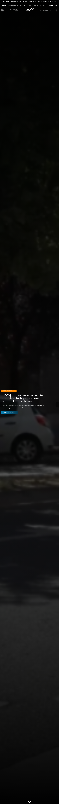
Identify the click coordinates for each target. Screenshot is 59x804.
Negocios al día (37, 5)
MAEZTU (40, 1)
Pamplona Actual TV (13, 5)
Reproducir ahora (9, 412)
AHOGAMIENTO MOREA (16, 1)
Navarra (44, 5)
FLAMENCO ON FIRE (47, 1)
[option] (29, 10)
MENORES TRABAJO (33, 1)
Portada (4, 5)
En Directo (29, 5)
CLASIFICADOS (55, 1)
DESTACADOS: (6, 1)
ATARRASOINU (25, 1)
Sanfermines (22, 5)
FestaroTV (50, 5)
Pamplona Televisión (9, 391)
